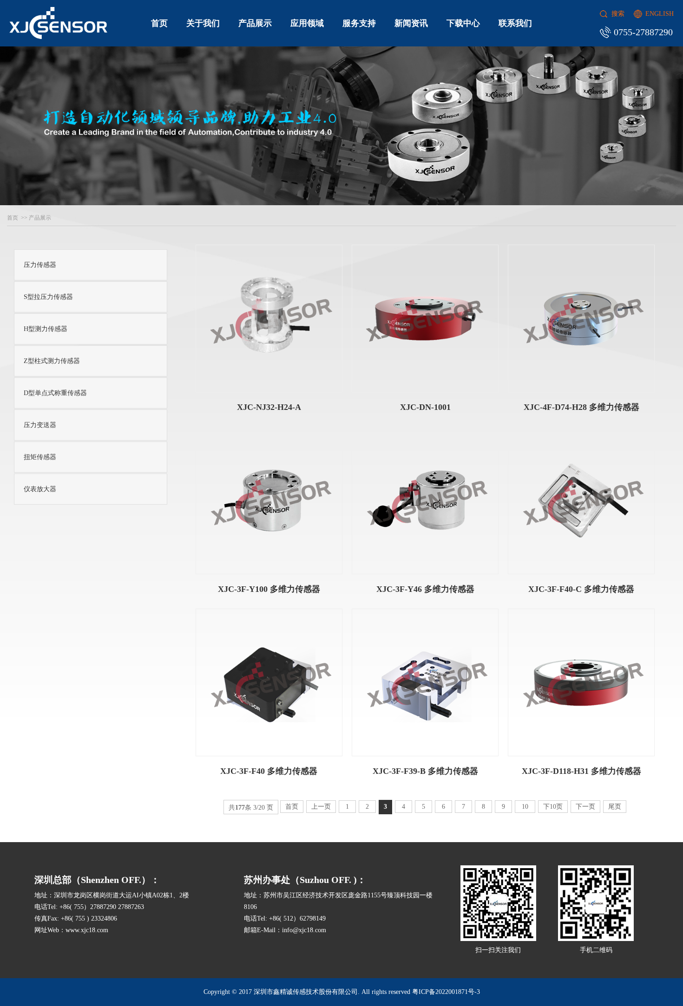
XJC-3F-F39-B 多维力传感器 (425, 771)
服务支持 (359, 23)
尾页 (614, 806)
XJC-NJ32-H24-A (269, 407)
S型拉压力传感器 (48, 296)
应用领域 (307, 23)
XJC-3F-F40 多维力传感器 (268, 771)
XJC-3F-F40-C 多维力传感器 (581, 589)
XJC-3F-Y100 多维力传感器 (269, 589)
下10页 (553, 806)
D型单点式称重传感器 (55, 392)
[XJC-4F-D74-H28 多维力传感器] (581, 318)
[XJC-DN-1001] (425, 318)
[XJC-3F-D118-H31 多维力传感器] (581, 682)
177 (240, 807)
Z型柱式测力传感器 (52, 360)
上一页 (321, 806)
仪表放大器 (40, 489)
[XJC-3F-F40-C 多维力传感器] (581, 500)
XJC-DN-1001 (425, 407)
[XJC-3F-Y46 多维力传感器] (425, 500)
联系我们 (515, 23)
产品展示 (255, 23)
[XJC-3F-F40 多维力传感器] (269, 682)
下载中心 (463, 23)
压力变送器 (40, 425)
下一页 (585, 806)
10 (525, 806)
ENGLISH (659, 13)
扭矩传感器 (40, 457)
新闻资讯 (411, 23)
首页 (159, 23)
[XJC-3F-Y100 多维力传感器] (269, 500)
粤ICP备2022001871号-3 (446, 991)
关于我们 (203, 23)
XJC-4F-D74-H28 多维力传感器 (581, 407)
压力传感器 (40, 264)
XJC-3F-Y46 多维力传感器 (425, 589)
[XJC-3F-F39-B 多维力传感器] (425, 682)
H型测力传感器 (45, 328)
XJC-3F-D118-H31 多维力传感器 (581, 771)
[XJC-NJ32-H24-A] (269, 318)
